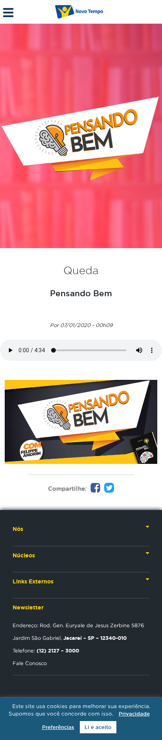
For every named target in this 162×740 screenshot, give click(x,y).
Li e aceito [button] (98, 727)
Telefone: (46, 650)
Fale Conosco (30, 663)
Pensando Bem (81, 293)
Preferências (58, 727)
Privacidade (134, 714)
